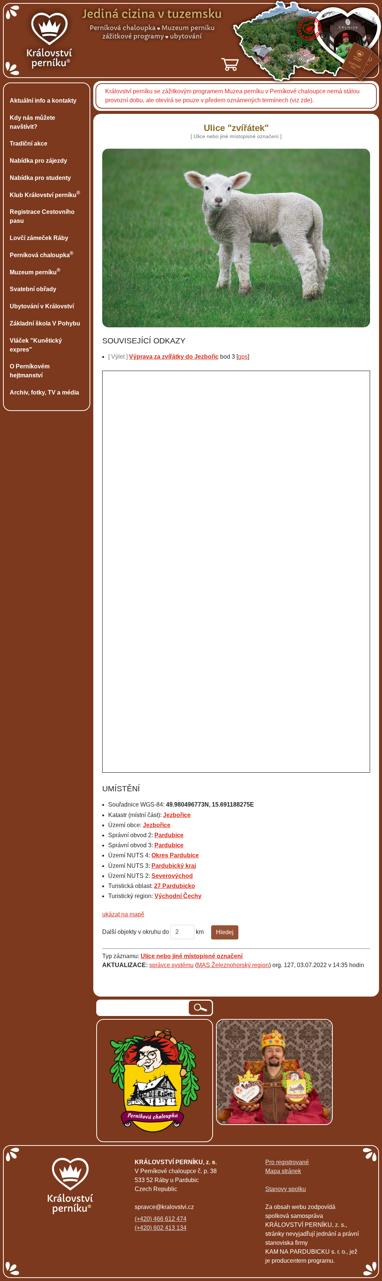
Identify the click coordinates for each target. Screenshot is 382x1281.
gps (243, 356)
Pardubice (169, 835)
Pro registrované (287, 1162)
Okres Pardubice (175, 855)
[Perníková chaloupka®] (155, 1080)
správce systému (171, 965)
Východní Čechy (177, 896)
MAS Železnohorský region (233, 965)
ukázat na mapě (123, 914)
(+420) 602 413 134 (161, 1228)
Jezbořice (177, 815)
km (200, 932)
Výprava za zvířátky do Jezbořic (174, 356)
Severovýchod (172, 876)
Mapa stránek (283, 1171)
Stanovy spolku (285, 1189)
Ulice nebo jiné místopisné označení (191, 956)
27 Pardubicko (174, 886)
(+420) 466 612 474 (161, 1219)
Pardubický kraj (173, 866)
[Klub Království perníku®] (237, 1072)
